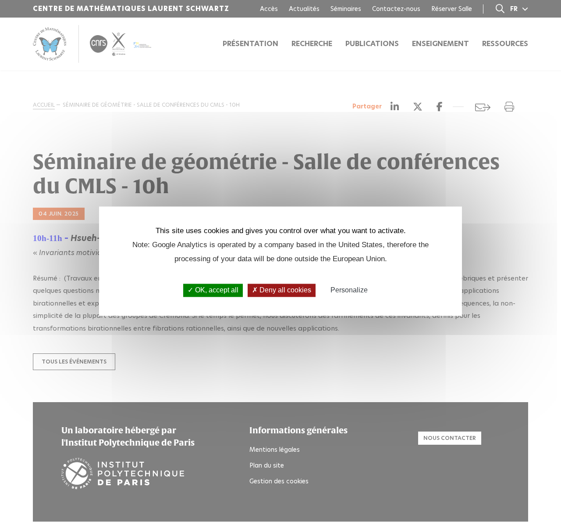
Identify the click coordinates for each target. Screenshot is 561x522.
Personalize (349, 290)
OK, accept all (215, 290)
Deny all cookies (284, 290)
